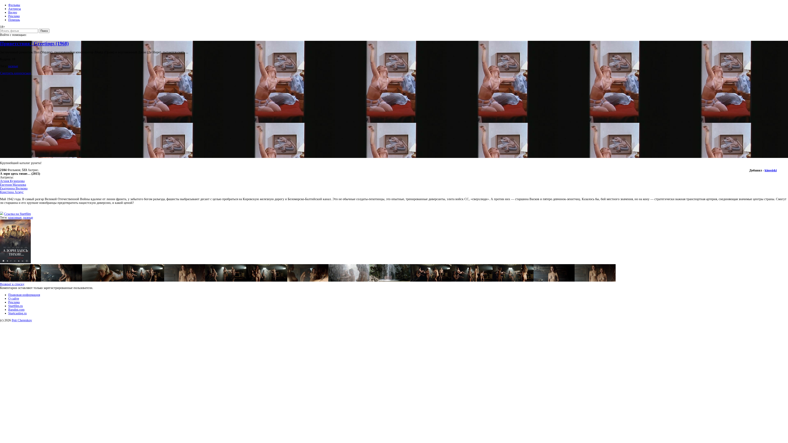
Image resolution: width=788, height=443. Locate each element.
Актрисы (14, 8)
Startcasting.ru (17, 313)
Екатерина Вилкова (13, 188)
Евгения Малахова (13, 184)
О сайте (13, 298)
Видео (12, 12)
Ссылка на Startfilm (17, 214)
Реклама (14, 16)
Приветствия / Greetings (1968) (34, 43)
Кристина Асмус (12, 192)
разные (13, 66)
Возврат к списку (12, 284)
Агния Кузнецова (12, 181)
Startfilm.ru (15, 306)
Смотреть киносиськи (15, 73)
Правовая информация (24, 295)
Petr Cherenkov (22, 320)
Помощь (14, 20)
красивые (15, 217)
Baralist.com (16, 309)
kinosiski (771, 170)
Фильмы (14, 5)
